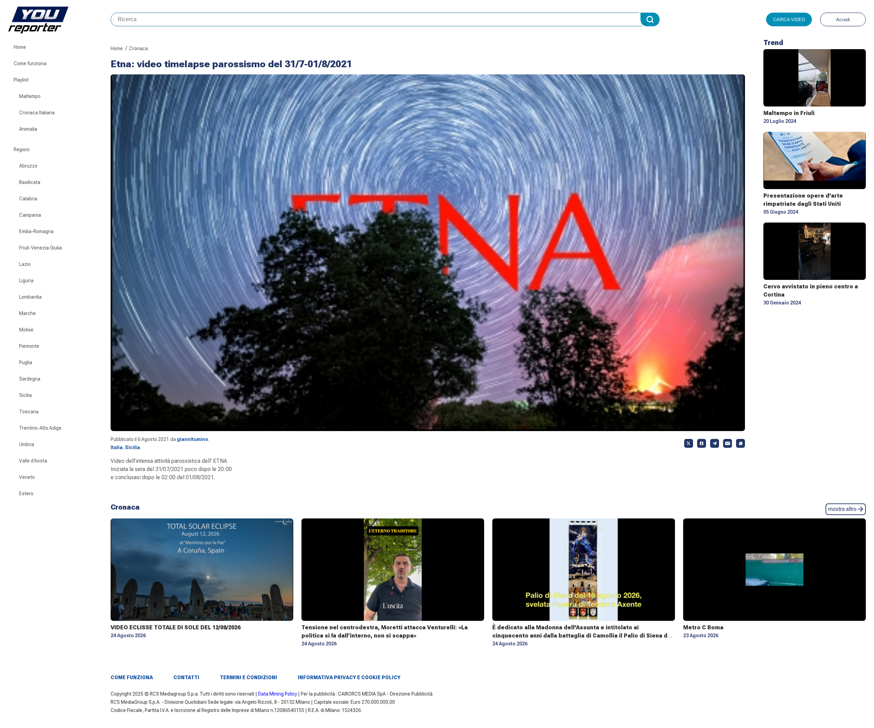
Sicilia (25, 395)
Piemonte (29, 346)
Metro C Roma (703, 627)
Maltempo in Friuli (789, 113)
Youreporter (59, 19)
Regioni (21, 149)
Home (20, 47)
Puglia (25, 362)
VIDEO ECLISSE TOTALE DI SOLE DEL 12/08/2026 (175, 627)
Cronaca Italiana (37, 112)
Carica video (789, 19)
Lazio (25, 264)
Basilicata (29, 182)
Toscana (29, 411)
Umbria (26, 444)
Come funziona (30, 63)
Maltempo (30, 96)
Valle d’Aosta (33, 460)
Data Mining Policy (277, 694)
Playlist (21, 80)
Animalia (28, 129)
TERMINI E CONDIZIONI (248, 677)
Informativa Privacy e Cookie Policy (349, 677)
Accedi (843, 19)
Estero (26, 493)
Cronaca (138, 48)
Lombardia (30, 297)
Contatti (186, 677)
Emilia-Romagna (36, 231)
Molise (26, 329)
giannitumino (192, 439)
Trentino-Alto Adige (40, 428)
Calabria (28, 198)
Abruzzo (28, 166)
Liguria (26, 280)
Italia (117, 447)
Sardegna (29, 379)
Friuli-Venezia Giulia (40, 248)
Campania (30, 215)
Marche (27, 313)
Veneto (27, 477)
